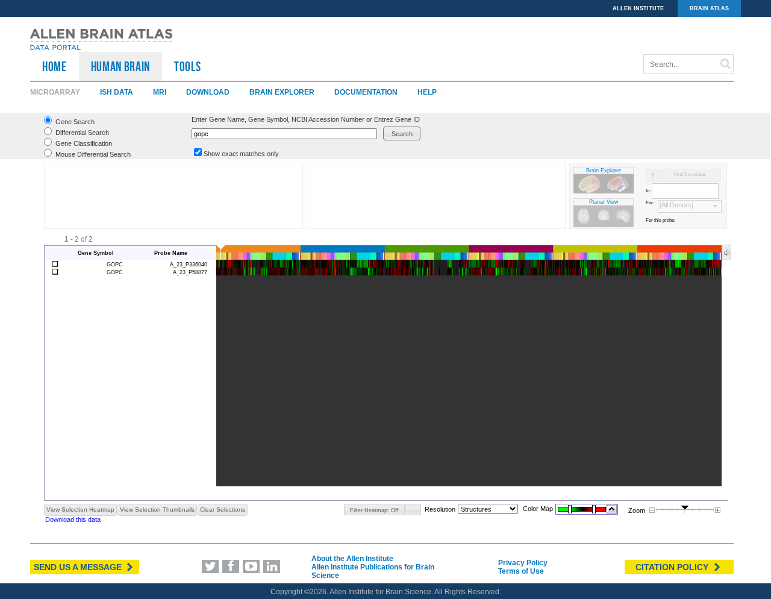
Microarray (55, 92)
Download (207, 92)
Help (427, 92)
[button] (401, 133)
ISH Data (116, 92)
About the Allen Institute (352, 558)
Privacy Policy (523, 563)
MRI (159, 92)
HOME (54, 66)
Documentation (366, 92)
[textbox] (284, 133)
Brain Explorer (281, 92)
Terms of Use (521, 571)
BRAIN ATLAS (709, 8)
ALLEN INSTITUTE (638, 8)
